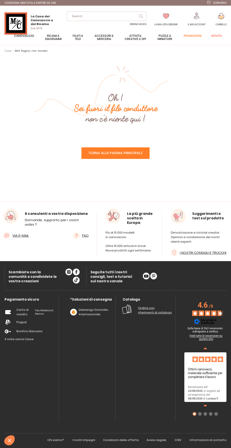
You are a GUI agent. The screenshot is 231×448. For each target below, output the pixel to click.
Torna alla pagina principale (115, 153)
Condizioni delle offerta (121, 440)
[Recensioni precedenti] (205, 349)
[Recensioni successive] (205, 405)
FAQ (85, 235)
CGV (178, 440)
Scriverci (219, 3)
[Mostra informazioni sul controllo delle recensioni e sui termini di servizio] (227, 329)
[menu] (115, 40)
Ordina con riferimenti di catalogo (155, 310)
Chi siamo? (55, 440)
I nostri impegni (83, 440)
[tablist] (22, 299)
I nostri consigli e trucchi (203, 252)
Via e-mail (20, 235)
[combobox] (106, 16)
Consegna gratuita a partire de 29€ (30, 3)
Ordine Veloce (138, 24)
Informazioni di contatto (208, 440)
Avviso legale (156, 440)
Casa (8, 51)
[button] (197, 19)
